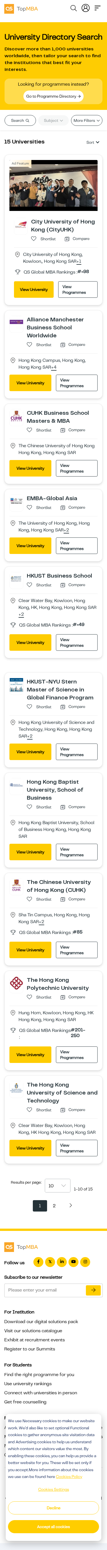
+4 (53, 367)
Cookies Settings (53, 1489)
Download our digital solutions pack (41, 1322)
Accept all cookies (53, 1526)
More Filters (85, 120)
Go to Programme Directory (51, 96)
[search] (73, 9)
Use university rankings (28, 1384)
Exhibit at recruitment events (34, 1340)
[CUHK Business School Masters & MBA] (16, 415)
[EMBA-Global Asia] (16, 501)
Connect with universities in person (40, 1393)
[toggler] (98, 7)
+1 (78, 261)
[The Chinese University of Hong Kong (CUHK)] (16, 885)
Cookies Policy (69, 1476)
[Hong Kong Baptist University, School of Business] (16, 784)
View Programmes (74, 289)
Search (18, 120)
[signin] (85, 7)
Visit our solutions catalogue (33, 1331)
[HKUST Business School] (16, 578)
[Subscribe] (93, 1290)
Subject (51, 120)
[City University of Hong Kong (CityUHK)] (20, 224)
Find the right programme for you (39, 1374)
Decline (53, 1507)
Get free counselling (25, 1402)
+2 (66, 530)
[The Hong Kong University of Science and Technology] (16, 1087)
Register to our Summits (29, 1349)
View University (34, 289)
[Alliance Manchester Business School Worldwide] (16, 322)
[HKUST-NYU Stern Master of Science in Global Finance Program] (16, 684)
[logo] (21, 8)
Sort (90, 142)
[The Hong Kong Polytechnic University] (16, 983)
